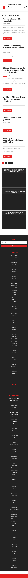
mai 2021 (14, 355)
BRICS (14, 409)
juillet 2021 (14, 350)
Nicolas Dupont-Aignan (14, 509)
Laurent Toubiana (14, 488)
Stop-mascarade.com (20, 576)
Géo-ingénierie (14, 465)
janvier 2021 (14, 364)
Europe (14, 453)
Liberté (14, 491)
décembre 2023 (14, 283)
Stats (14, 553)
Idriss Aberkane (14, 472)
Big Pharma (14, 407)
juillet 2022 (14, 322)
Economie (14, 442)
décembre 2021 (14, 338)
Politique (14, 525)
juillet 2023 (14, 294)
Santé (14, 542)
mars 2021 (14, 359)
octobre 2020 (14, 371)
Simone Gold (14, 546)
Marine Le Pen (14, 495)
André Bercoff (14, 402)
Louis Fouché (14, 493)
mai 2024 (14, 271)
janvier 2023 (14, 308)
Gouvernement (14, 467)
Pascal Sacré (14, 514)
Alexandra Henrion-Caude (14, 398)
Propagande (14, 530)
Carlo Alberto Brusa (14, 412)
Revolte (14, 537)
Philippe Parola (14, 518)
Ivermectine (14, 481)
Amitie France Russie (14, 400)
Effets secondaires (14, 444)
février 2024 (14, 278)
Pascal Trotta (14, 516)
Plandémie (14, 523)
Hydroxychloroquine (14, 470)
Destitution (14, 433)
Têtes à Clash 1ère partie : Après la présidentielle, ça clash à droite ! (14, 70)
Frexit (14, 463)
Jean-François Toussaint (14, 484)
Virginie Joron (14, 565)
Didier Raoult (14, 437)
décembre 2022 (14, 311)
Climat (14, 423)
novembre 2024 (14, 257)
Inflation (14, 474)
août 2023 (14, 292)
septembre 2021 (14, 345)
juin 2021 (14, 352)
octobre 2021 (14, 343)
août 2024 (14, 264)
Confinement (14, 426)
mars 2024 (14, 276)
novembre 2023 (14, 285)
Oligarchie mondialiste (14, 511)
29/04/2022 (6, 23)
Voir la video (8, 39)
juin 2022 (14, 324)
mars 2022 (14, 331)
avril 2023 (14, 301)
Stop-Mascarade (14, 4)
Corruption (14, 430)
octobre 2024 (14, 260)
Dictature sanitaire (14, 435)
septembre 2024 (14, 262)
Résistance (14, 535)
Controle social (14, 428)
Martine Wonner (14, 498)
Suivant (10, 162)
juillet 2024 (14, 267)
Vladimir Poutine (14, 567)
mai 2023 (14, 299)
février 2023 (14, 306)
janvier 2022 (14, 336)
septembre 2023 (14, 290)
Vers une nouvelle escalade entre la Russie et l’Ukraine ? (13, 140)
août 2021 (14, 348)
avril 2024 (14, 273)
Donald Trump (14, 440)
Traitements (14, 558)
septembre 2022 (14, 318)
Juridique (14, 486)
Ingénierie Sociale (14, 477)
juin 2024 (14, 269)
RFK (14, 539)
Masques (14, 500)
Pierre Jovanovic (14, 521)
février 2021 (14, 362)
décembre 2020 (14, 366)
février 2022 (14, 334)
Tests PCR (14, 555)
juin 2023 (14, 297)
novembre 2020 (14, 369)
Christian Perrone (14, 421)
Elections (14, 447)
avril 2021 (14, 357)
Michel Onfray (14, 507)
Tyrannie (14, 560)
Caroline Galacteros (14, 414)
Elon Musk (14, 449)
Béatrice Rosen (14, 405)
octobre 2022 (14, 315)
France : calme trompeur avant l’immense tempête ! (14, 48)
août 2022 (14, 320)
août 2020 (14, 375)
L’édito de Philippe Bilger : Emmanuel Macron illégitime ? (14, 99)
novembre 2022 (14, 313)
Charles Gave (14, 419)
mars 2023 (14, 304)
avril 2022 (14, 329)
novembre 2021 (14, 341)
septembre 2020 (14, 373)
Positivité (14, 528)
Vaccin (14, 562)
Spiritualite (14, 551)
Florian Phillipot (14, 458)
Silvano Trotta (14, 544)
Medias (14, 502)
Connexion (14, 387)
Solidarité (14, 549)
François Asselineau (14, 460)
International (14, 479)
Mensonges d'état (14, 504)
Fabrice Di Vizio (14, 456)
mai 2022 (14, 327)
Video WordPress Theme (8, 576)
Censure (14, 416)
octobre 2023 (14, 287)
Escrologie (14, 451)
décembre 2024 (14, 255)
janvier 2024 (14, 280)
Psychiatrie (14, 532)
